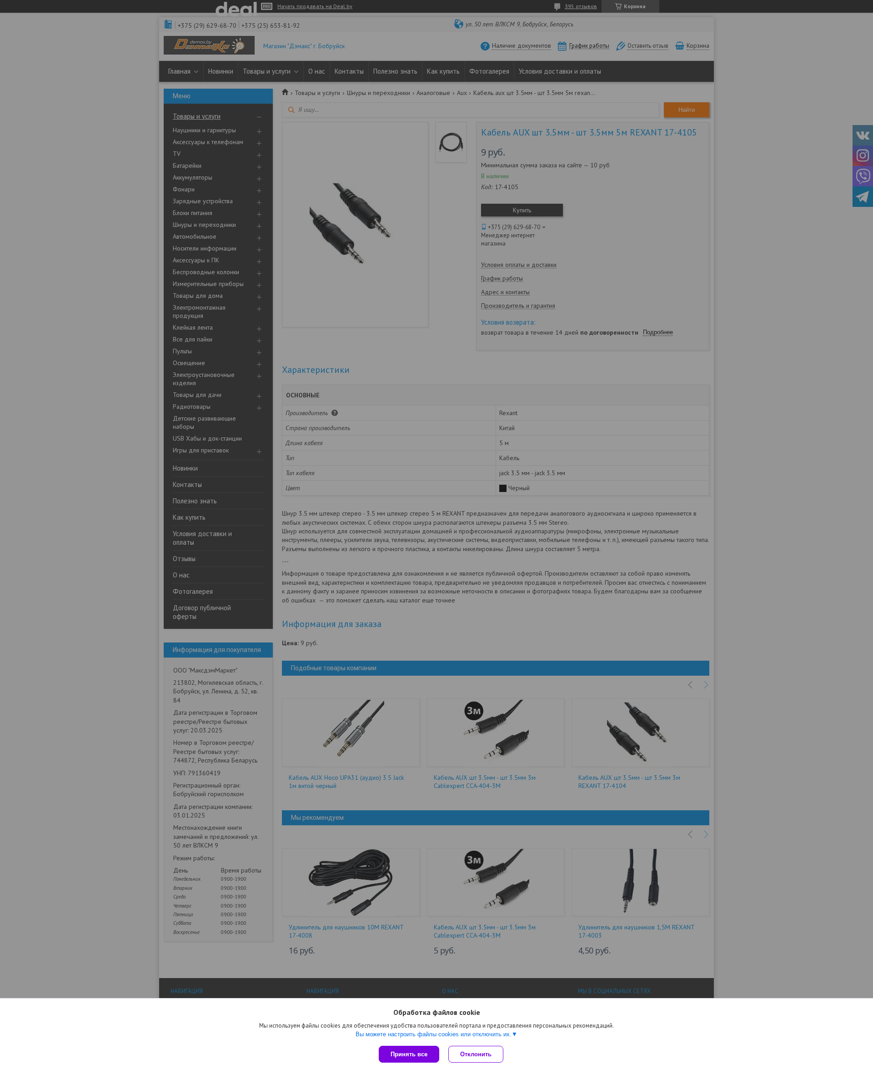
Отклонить (476, 1054)
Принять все (409, 1054)
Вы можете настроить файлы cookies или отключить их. (434, 1034)
